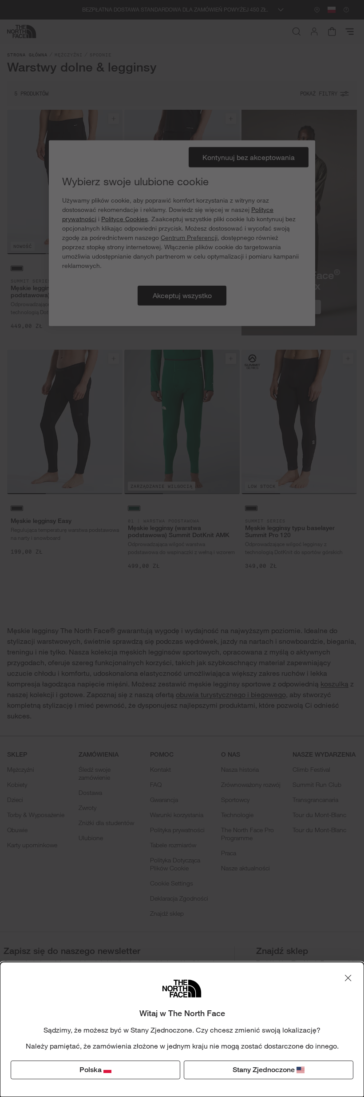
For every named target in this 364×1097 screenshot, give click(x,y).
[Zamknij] (348, 978)
